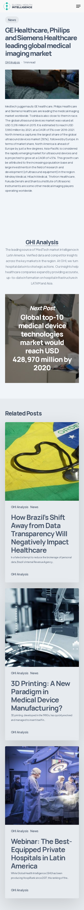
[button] (78, 6)
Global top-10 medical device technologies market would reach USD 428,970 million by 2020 (42, 338)
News (12, 20)
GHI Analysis (12, 62)
